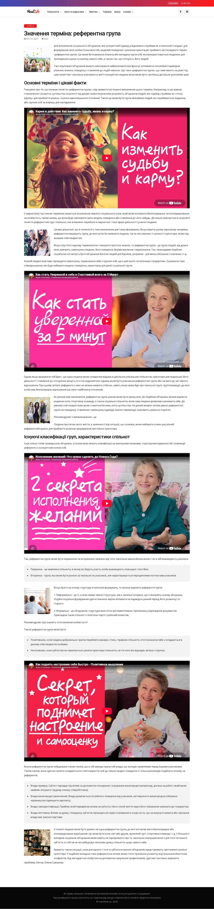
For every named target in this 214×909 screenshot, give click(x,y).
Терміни (107, 11)
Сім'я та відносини (74, 11)
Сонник (127, 11)
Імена (117, 11)
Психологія (53, 11)
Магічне (93, 11)
